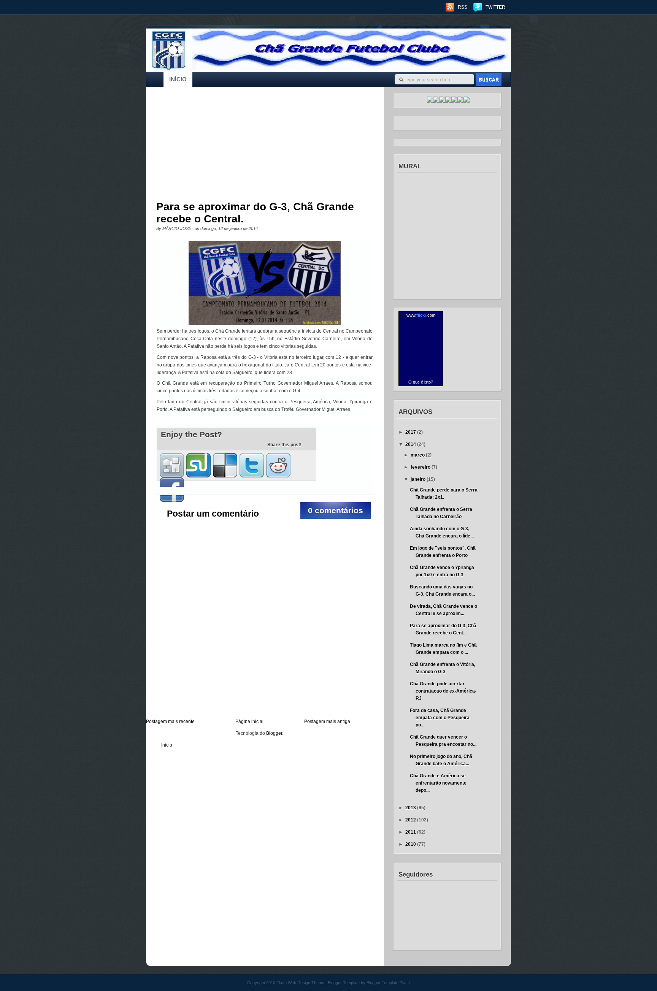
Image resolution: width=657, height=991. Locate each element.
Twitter (495, 7)
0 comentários (335, 510)
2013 (411, 807)
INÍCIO (178, 79)
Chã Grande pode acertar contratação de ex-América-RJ (443, 691)
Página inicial (249, 721)
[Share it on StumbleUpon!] (198, 465)
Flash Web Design (293, 982)
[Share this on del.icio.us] (225, 465)
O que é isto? (420, 382)
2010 (411, 844)
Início (166, 745)
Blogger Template (344, 982)
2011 (411, 832)
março (418, 455)
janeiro (419, 479)
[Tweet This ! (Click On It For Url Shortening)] (252, 465)
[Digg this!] (172, 465)
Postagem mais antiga (327, 721)
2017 (411, 432)
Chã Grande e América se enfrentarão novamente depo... (438, 783)
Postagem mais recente (170, 721)
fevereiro (421, 467)
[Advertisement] (259, 146)
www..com (420, 315)
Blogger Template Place (388, 982)
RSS (462, 7)
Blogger (274, 733)
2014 (411, 444)
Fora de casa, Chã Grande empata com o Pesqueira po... (440, 718)
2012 (411, 820)
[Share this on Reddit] (278, 465)
